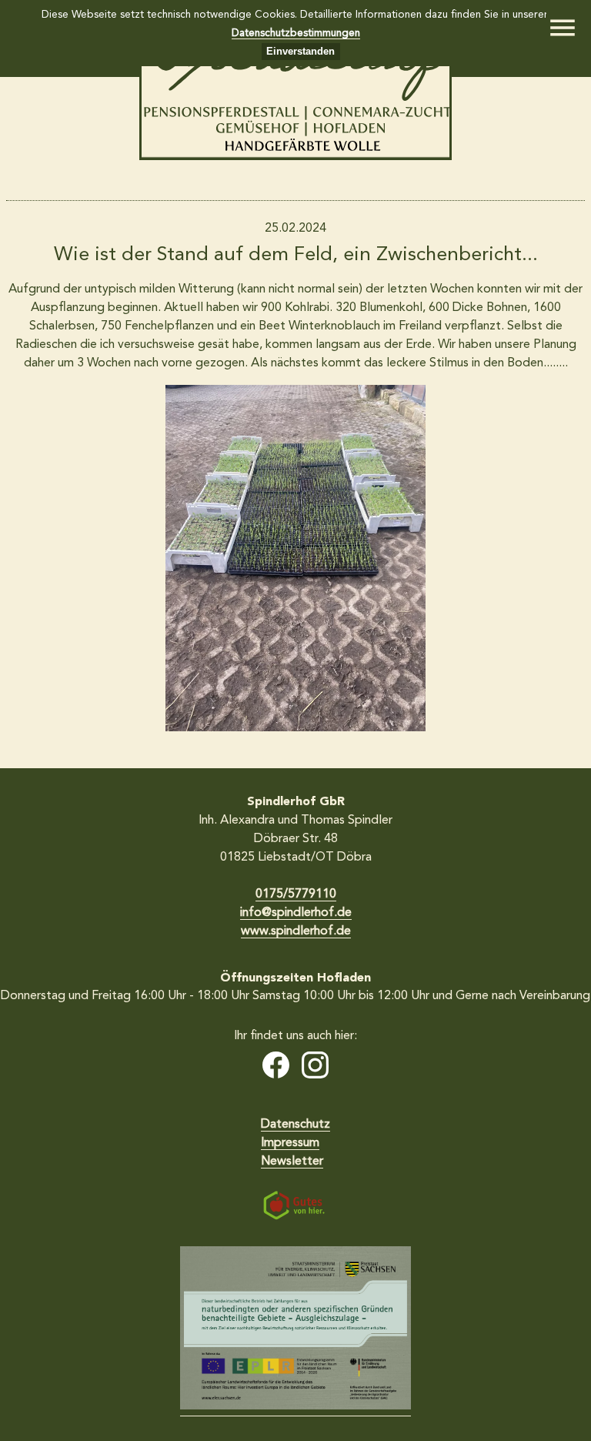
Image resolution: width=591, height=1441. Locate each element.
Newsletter (292, 1161)
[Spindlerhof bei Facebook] (275, 1068)
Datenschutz (295, 1124)
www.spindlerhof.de (296, 931)
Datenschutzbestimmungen (296, 33)
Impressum (290, 1143)
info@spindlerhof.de (296, 913)
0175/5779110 (295, 894)
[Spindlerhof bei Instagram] (315, 1068)
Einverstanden (300, 51)
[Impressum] (295, 1331)
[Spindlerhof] (295, 157)
